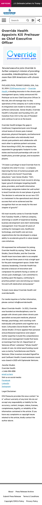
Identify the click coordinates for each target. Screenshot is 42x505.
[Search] (27, 20)
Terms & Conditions (31, 496)
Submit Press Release (12, 496)
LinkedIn (5, 383)
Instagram (6, 386)
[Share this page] (38, 20)
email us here (7, 374)
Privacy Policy (32, 501)
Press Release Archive (25, 491)
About (10, 491)
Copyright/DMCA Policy (14, 501)
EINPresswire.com (17, 88)
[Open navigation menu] (4, 20)
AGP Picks (5, 3)
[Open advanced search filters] (32, 20)
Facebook (6, 380)
